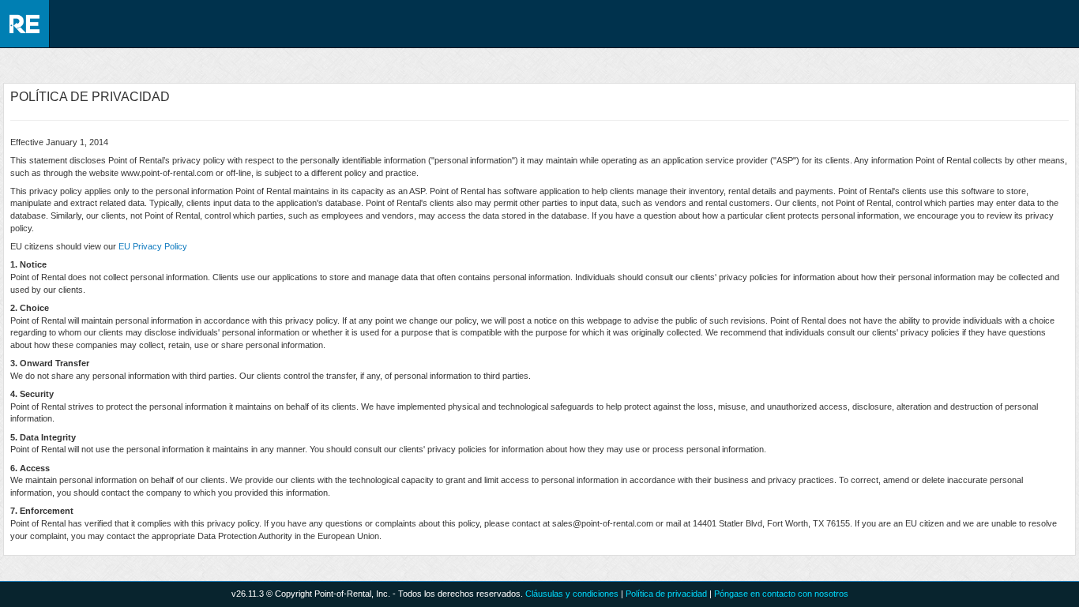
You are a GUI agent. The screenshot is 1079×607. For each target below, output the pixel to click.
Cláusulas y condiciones (571, 593)
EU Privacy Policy (152, 246)
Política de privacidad (666, 593)
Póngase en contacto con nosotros (781, 593)
